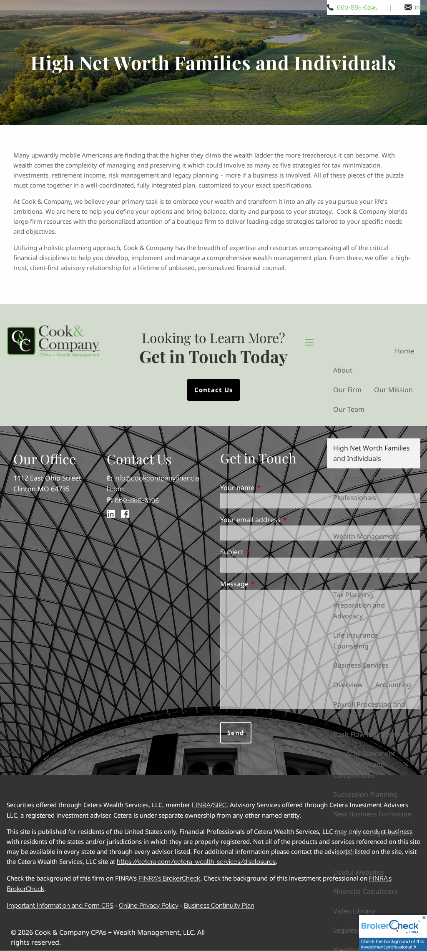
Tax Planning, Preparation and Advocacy (359, 605)
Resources (349, 852)
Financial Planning (361, 555)
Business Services (361, 665)
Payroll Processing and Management (369, 710)
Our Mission (393, 389)
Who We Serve (356, 428)
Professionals (354, 497)
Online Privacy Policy (148, 905)
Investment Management (373, 575)
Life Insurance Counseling (355, 641)
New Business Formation (372, 813)
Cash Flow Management (371, 734)
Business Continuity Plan (219, 905)
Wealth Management (366, 536)
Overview (348, 684)
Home (404, 350)
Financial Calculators (365, 891)
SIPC (219, 805)
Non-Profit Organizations (373, 833)
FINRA (201, 805)
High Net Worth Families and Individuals (371, 453)
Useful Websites (358, 872)
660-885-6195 (357, 7)
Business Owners (360, 478)
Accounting (393, 684)
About (342, 370)
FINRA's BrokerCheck (169, 878)
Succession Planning (365, 794)
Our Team (348, 409)
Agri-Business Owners (368, 516)
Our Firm (347, 389)
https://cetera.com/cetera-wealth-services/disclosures (196, 862)
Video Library (354, 911)
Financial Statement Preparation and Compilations (364, 764)
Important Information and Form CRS (60, 905)
